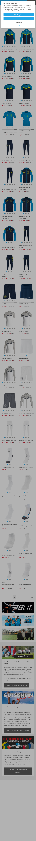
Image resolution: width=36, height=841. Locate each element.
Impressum (22, 26)
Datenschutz (14, 26)
